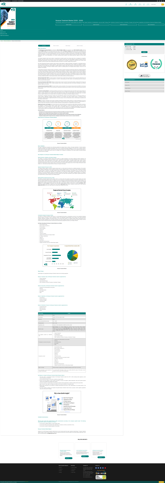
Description (44, 45)
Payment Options (127, 88)
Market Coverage (80, 45)
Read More (67, 458)
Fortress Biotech (57, 349)
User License (127, 82)
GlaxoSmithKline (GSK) (43, 224)
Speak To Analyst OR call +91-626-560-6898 (144, 76)
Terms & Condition (74, 467)
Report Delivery (127, 91)
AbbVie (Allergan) (42, 228)
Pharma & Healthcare (7, 40)
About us (60, 467)
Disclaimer (73, 470)
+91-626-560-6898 (87, 474)
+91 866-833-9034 (87, 475)
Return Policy (73, 472)
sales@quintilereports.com (51, 433)
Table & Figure (68, 45)
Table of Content (56, 45)
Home (2, 40)
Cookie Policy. (26, 481)
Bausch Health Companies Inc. (45, 225)
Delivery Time (127, 85)
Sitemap (60, 472)
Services (60, 470)
